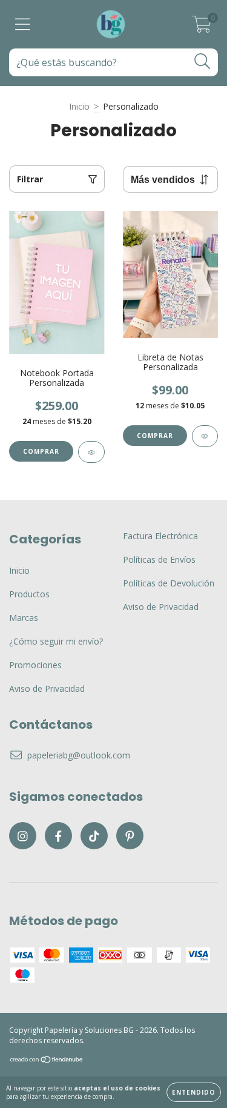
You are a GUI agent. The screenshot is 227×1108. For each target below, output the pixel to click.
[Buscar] (202, 61)
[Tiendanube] (47, 1061)
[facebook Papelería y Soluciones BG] (58, 835)
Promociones (35, 665)
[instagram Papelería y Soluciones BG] (22, 835)
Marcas (23, 617)
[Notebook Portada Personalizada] (91, 452)
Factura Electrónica (160, 536)
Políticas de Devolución (168, 583)
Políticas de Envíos (159, 559)
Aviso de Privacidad (47, 688)
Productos (29, 594)
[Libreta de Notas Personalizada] (205, 436)
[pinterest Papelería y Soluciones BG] (129, 835)
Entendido (193, 1092)
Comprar (41, 451)
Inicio (79, 106)
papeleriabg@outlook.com (78, 755)
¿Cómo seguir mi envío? (56, 641)
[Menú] (22, 24)
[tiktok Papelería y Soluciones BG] (94, 835)
